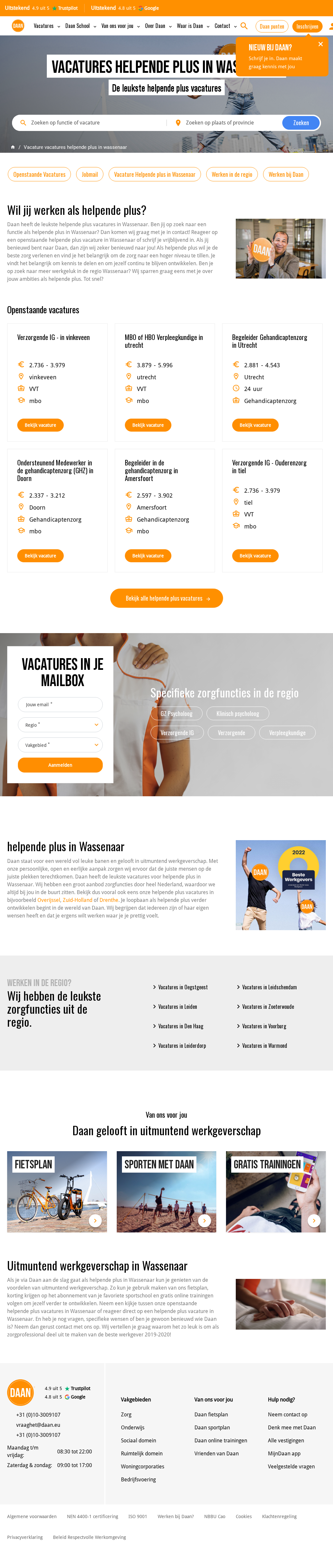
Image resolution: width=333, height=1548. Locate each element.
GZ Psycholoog (177, 713)
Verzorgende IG (177, 732)
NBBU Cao (214, 1516)
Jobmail (90, 174)
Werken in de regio (232, 174)
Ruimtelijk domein (142, 1453)
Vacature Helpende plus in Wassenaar (154, 174)
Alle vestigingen (286, 1440)
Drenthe (109, 900)
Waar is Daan (194, 26)
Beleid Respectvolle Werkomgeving (89, 1537)
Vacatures (47, 26)
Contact (226, 26)
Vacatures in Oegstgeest (179, 987)
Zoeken (301, 122)
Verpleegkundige (287, 732)
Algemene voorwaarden (32, 1516)
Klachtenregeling (279, 1516)
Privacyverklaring (25, 1537)
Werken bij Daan (286, 174)
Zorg (126, 1414)
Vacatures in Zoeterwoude (264, 1006)
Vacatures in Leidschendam (265, 987)
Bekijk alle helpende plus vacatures (165, 598)
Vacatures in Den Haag (177, 1026)
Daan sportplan (212, 1427)
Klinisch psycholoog (238, 713)
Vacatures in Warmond (260, 1045)
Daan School (81, 26)
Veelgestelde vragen (291, 1466)
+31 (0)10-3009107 (38, 1415)
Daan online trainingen (220, 1440)
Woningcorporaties (142, 1466)
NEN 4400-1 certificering (92, 1516)
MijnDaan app (284, 1453)
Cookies (244, 1516)
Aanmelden (60, 765)
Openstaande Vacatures (39, 174)
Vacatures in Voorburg (260, 1026)
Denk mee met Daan (292, 1427)
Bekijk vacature (40, 425)
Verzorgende (231, 732)
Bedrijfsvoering (138, 1479)
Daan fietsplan (211, 1414)
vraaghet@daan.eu (38, 1425)
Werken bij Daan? (176, 1516)
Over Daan (159, 26)
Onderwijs (132, 1427)
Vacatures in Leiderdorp (178, 1045)
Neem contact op (287, 1414)
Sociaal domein (138, 1440)
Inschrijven (307, 26)
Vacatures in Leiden (174, 1006)
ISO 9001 (137, 1516)
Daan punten (272, 26)
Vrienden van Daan (216, 1453)
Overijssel (48, 900)
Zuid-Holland (77, 900)
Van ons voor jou (121, 26)
